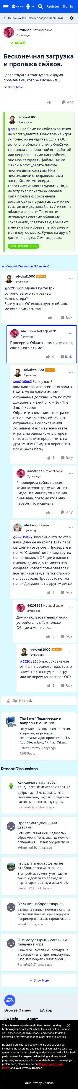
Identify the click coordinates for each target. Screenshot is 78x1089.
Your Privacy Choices (39, 1082)
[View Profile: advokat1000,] (12, 119)
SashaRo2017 (27, 965)
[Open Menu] (72, 18)
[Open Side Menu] (6, 6)
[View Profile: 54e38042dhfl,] (11, 866)
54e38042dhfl (27, 888)
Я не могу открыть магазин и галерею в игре (42, 942)
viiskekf (23, 924)
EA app (46, 1010)
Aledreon (30, 525)
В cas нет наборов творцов (40, 904)
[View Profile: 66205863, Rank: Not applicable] (8, 32)
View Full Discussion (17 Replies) (27, 266)
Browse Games (17, 1010)
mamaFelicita (27, 807)
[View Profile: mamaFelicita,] (11, 785)
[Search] (40, 6)
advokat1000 (29, 117)
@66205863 (17, 129)
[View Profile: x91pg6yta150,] (11, 826)
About (32, 1018)
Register (53, 6)
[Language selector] (30, 6)
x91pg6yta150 (27, 848)
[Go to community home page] (17, 6)
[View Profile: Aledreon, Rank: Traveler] (17, 527)
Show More (15, 87)
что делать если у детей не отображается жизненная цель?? (40, 865)
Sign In (68, 6)
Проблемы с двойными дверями (37, 825)
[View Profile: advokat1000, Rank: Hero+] (9, 279)
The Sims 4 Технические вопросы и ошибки (35, 18)
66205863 (23, 30)
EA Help (11, 1018)
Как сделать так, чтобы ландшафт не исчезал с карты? (44, 784)
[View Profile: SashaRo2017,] (11, 943)
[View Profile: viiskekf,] (11, 907)
